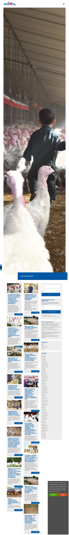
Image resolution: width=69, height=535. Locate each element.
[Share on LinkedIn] (1, 269)
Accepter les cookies (53, 495)
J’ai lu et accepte (49, 316)
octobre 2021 (44, 416)
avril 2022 (43, 407)
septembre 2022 (45, 404)
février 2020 (44, 437)
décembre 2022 (45, 400)
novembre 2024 (45, 377)
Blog (42, 345)
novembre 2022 (45, 401)
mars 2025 (44, 371)
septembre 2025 (45, 366)
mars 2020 (44, 436)
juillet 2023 (44, 394)
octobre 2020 (44, 428)
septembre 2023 (45, 392)
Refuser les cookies (63, 495)
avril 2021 (43, 419)
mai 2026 (43, 356)
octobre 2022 (44, 403)
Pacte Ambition (44, 346)
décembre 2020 (45, 425)
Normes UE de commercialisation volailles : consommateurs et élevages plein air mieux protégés (50, 336)
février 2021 (44, 422)
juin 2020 (43, 433)
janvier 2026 (44, 362)
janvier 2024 (44, 386)
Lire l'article (20, 314)
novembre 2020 (45, 427)
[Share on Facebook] (1, 266)
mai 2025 (43, 369)
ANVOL (43, 343)
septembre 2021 (45, 418)
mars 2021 (44, 421)
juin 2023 (43, 395)
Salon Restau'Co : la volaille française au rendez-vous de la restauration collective (51, 328)
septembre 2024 (45, 380)
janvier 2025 (44, 374)
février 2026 (44, 360)
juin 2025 (43, 368)
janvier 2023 (44, 398)
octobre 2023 (44, 391)
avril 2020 (43, 434)
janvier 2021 (44, 424)
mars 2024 (44, 383)
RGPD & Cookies (56, 491)
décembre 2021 (45, 413)
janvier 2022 (44, 412)
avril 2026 (43, 357)
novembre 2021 (45, 415)
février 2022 (44, 410)
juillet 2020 (44, 431)
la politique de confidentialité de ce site (49, 316)
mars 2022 (44, 409)
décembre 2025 (45, 363)
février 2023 (44, 397)
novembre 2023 (45, 389)
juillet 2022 (44, 406)
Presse (43, 348)
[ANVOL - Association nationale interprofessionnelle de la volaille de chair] (9, 4)
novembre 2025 (45, 365)
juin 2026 (43, 354)
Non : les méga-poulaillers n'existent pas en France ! (50, 330)
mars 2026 (44, 359)
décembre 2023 (45, 388)
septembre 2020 (45, 430)
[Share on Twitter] (1, 267)
